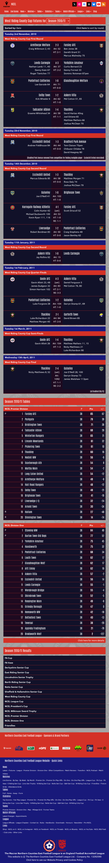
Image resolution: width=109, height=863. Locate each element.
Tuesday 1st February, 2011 (20, 267)
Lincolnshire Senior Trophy (19, 677)
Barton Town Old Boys (35, 536)
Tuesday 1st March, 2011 (18, 328)
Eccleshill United (41, 142)
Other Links (17, 832)
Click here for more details (91, 640)
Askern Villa (70, 95)
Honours (69, 822)
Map (29, 809)
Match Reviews (70, 770)
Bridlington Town (33, 425)
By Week (23, 780)
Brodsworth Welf (33, 634)
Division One (42, 770)
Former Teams (48, 809)
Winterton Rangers (34, 436)
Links (88, 11)
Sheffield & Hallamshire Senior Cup (23, 691)
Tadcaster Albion (41, 109)
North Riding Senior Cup (18, 682)
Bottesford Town (33, 617)
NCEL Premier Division (16, 408)
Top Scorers (7, 800)
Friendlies (10, 725)
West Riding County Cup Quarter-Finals (25, 272)
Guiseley (45, 192)
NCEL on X (12, 829)
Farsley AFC (70, 45)
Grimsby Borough (33, 607)
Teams (57, 11)
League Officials (8, 822)
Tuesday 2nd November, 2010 (20, 34)
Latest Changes (8, 816)
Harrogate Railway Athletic (36, 207)
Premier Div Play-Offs (54, 780)
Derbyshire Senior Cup (17, 667)
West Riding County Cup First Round (24, 38)
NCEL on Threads (56, 829)
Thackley (68, 109)
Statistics (48, 11)
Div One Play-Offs (77, 780)
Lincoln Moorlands (34, 441)
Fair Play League (19, 800)
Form (21, 793)
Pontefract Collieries (39, 81)
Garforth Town (71, 314)
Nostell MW (30, 457)
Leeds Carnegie (42, 63)
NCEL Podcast (92, 770)
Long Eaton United (34, 474)
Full (4, 793)
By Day (15, 780)
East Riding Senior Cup (17, 672)
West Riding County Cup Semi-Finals (24, 333)
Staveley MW (31, 530)
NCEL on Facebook (41, 829)
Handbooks (50, 822)
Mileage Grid (37, 809)
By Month (30, 780)
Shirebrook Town (33, 596)
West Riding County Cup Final (20, 362)
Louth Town (30, 558)
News (22, 11)
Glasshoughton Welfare (76, 81)
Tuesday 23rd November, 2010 (21, 130)
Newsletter (78, 822)
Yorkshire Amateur (73, 63)
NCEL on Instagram (25, 829)
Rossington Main (33, 601)
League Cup (90, 780)
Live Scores (14, 11)
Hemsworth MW (32, 612)
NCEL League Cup (14, 701)
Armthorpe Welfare (40, 45)
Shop (95, 11)
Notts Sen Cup (57, 783)
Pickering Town (32, 446)
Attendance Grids (15, 787)
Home (6, 11)
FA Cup (8, 658)
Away (15, 793)
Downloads (60, 822)
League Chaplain (22, 822)
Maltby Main (31, 468)
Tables (39, 11)
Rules (42, 822)
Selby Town (44, 95)
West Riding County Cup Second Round (25, 168)
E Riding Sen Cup (14, 783)
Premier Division (30, 770)
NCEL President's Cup (16, 706)
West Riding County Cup (17, 696)
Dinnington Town (33, 517)
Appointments (21, 816)
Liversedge (44, 228)
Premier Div (40, 780)
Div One (67, 780)
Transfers (81, 770)
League (80, 11)
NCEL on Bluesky (71, 829)
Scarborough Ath (33, 463)
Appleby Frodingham (35, 628)
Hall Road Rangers (34, 485)
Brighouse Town (72, 192)
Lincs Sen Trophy (28, 783)
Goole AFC (45, 279)
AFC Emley (30, 568)
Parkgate (29, 419)
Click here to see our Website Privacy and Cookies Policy (54, 859)
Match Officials (68, 11)
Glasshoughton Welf (35, 563)
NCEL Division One (14, 525)
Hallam (28, 512)
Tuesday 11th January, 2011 (20, 242)
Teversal (29, 623)
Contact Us (34, 822)
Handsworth (31, 547)
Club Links (8, 832)
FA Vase (9, 662)
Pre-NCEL (87, 822)
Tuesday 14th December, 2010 (21, 163)
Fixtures (12, 770)
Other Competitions (56, 770)
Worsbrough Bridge (34, 590)
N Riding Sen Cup (43, 783)
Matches (31, 11)
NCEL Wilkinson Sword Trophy (20, 711)
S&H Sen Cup (69, 783)
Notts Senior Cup (14, 687)
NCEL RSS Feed (100, 829)
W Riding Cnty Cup (83, 783)
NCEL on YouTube (86, 829)
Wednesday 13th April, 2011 (20, 357)
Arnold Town (31, 506)
